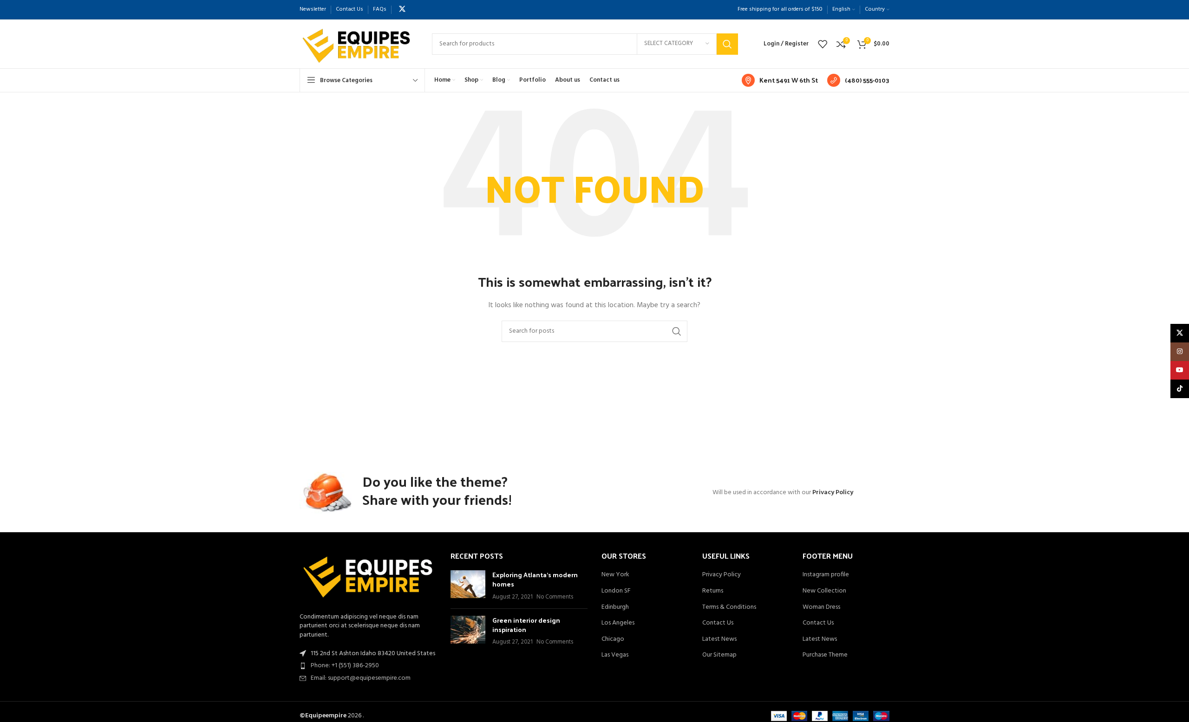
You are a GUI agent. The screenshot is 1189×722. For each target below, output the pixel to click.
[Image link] (368, 577)
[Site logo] (356, 44)
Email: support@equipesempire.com (361, 678)
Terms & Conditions (729, 607)
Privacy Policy (832, 492)
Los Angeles (617, 623)
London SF (616, 591)
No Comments (554, 597)
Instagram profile (826, 575)
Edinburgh (615, 607)
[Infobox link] (780, 80)
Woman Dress (821, 607)
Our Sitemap (719, 655)
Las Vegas (614, 655)
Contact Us (717, 623)
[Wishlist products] (822, 44)
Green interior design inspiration (526, 624)
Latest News (719, 639)
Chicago (612, 639)
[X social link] (402, 9)
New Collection (824, 591)
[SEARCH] (727, 44)
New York (615, 575)
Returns (712, 591)
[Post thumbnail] (468, 585)
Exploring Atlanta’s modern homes (535, 579)
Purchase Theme (825, 655)
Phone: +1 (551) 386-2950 (345, 665)
